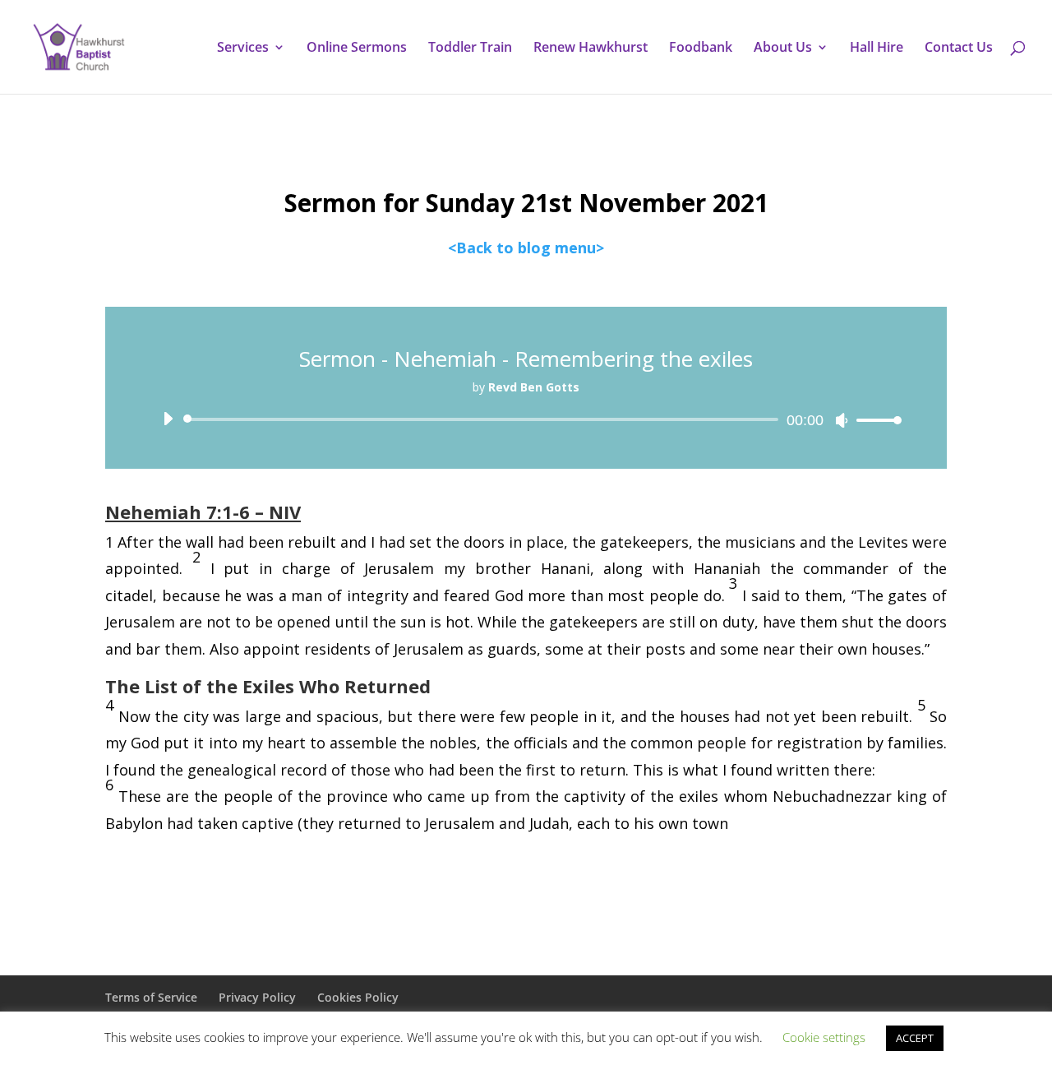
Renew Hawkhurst (590, 48)
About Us (783, 48)
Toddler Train (470, 48)
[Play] (168, 418)
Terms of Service (151, 997)
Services (243, 48)
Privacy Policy (257, 997)
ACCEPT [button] (915, 1037)
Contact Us (959, 48)
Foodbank (700, 48)
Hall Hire (876, 48)
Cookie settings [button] (823, 1037)
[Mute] (841, 420)
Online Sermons (357, 48)
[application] (526, 419)
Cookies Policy (358, 997)
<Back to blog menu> (526, 247)
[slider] (874, 420)
